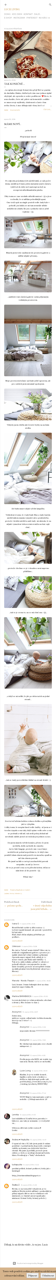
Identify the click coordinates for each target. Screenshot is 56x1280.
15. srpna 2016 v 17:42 (38, 1093)
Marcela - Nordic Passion (23, 980)
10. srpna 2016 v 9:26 (38, 1027)
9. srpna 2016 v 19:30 (40, 996)
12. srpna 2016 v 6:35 (37, 1055)
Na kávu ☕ (44, 18)
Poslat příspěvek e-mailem (20, 890)
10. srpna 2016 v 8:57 (30, 1012)
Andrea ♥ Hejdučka (20, 1139)
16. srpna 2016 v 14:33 (29, 1185)
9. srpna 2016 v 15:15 (27, 924)
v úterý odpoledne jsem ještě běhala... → (41, 907)
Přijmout (32, 1275)
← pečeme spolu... (13, 905)
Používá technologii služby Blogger (30, 1263)
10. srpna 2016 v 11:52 (38, 1040)
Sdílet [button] (6, 110)
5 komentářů (15, 110)
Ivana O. (15, 924)
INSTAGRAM (19, 18)
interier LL (18, 893)
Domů (7, 14)
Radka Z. (16, 1185)
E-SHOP (8, 18)
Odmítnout (48, 1275)
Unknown (16, 946)
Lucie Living (12, 9)
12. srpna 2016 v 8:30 (39, 1071)
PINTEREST (31, 18)
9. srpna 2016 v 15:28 (29, 946)
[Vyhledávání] (50, 4)
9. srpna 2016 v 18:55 (43, 981)
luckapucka (17, 1164)
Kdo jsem (17, 14)
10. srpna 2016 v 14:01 (38, 1140)
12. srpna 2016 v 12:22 (31, 1165)
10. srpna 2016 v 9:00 (28, 1115)
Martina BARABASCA (21, 996)
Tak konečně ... (14, 83)
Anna (12, 893)
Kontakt (28, 14)
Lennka (15, 1114)
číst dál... (47, 109)
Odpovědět (17, 941)
